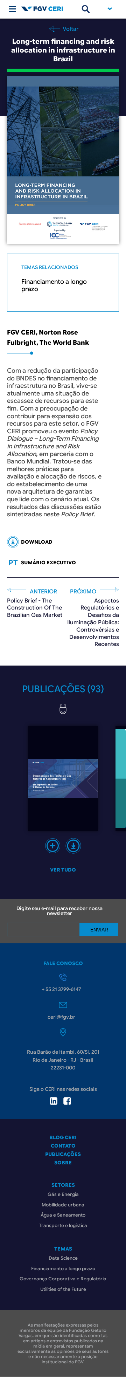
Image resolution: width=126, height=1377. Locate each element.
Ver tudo (63, 870)
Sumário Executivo (48, 562)
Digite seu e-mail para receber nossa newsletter (59, 911)
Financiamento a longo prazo (54, 285)
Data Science (63, 1258)
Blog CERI (63, 1137)
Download (73, 846)
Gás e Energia (63, 1194)
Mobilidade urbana (63, 1205)
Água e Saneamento (63, 1215)
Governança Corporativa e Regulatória (63, 1279)
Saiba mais (53, 846)
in (53, 1101)
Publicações (63, 1154)
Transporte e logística (63, 1225)
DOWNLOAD (36, 542)
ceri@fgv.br (61, 1017)
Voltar (70, 29)
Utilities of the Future (63, 1289)
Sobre (63, 1162)
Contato (63, 1145)
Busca (86, 9)
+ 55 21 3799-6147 (61, 989)
